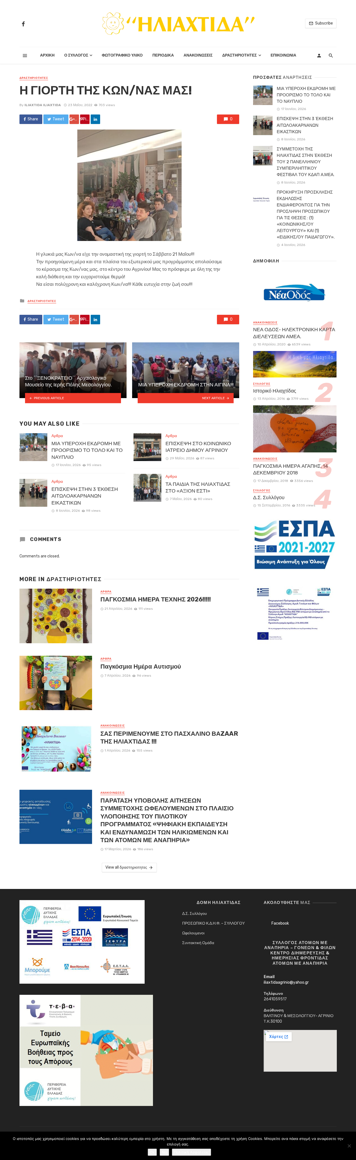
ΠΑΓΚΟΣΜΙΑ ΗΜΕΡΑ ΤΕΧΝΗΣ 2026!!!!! (155, 599)
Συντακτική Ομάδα (198, 942)
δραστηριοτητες (33, 78)
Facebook (280, 923)
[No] (349, 1146)
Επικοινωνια (283, 55)
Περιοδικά (163, 55)
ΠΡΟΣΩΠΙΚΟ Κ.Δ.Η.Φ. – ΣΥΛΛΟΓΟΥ (213, 923)
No (164, 1152)
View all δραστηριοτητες (126, 867)
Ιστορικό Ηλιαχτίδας (274, 391)
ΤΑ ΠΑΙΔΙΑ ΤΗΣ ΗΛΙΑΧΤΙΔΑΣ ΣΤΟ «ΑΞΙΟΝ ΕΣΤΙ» (197, 487)
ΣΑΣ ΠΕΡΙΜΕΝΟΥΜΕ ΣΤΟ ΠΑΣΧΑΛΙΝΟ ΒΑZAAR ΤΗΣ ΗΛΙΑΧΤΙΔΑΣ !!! (169, 737)
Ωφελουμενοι (193, 933)
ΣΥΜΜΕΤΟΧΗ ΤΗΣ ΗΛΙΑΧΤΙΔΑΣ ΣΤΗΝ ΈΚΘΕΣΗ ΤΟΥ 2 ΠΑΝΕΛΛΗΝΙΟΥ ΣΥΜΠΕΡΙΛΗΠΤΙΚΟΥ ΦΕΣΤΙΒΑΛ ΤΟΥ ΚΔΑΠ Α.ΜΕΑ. (305, 162)
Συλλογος (261, 384)
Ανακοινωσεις (198, 55)
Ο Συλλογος (76, 55)
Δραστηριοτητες (239, 55)
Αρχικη (47, 55)
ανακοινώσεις (112, 725)
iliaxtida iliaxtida (42, 105)
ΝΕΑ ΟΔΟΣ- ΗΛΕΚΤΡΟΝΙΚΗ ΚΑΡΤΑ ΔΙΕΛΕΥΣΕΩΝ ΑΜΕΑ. (294, 333)
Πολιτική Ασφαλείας (191, 1152)
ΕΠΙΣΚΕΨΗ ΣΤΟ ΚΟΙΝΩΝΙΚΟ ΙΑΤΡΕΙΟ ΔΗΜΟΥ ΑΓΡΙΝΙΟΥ (198, 447)
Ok (152, 1152)
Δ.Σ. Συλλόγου (269, 497)
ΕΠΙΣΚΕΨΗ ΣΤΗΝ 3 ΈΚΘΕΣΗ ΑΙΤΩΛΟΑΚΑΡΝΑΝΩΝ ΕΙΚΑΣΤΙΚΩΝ (84, 496)
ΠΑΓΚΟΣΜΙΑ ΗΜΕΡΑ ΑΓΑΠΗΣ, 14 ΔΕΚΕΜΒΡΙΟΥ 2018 (290, 469)
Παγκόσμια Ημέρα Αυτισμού (140, 666)
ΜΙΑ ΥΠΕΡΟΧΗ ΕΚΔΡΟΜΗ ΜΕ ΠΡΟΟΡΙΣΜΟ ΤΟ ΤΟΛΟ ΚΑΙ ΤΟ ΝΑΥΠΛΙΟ (87, 450)
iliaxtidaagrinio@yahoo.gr (286, 982)
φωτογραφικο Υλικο (122, 55)
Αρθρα (57, 435)
